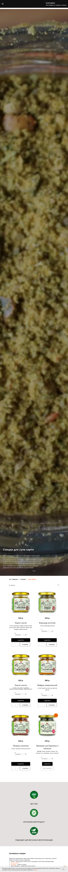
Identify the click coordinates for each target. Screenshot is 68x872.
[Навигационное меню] (2, 3)
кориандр (13, 864)
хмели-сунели (14, 863)
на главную (13, 579)
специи (23, 579)
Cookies (35, 870)
